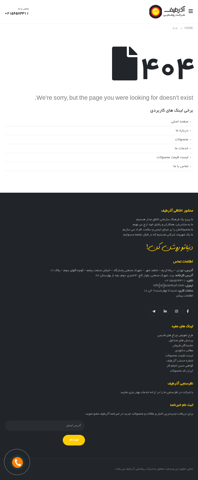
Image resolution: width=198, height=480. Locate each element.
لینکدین (165, 311)
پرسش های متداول (181, 340)
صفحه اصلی (179, 122)
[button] (189, 11)
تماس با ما (180, 166)
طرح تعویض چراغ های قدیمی (175, 335)
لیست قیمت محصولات (172, 157)
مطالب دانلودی (184, 351)
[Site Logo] (167, 12)
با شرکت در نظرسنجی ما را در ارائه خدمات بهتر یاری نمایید (156, 392)
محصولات (181, 139)
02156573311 (175, 280)
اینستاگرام (176, 311)
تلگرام (154, 311)
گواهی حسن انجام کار (180, 366)
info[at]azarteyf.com (168, 286)
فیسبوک (188, 311)
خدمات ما (181, 148)
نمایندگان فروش (183, 345)
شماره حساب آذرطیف (180, 361)
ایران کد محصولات (181, 371)
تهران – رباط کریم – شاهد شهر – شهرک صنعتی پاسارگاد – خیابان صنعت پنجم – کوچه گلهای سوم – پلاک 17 (117, 270)
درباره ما (182, 131)
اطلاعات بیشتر (184, 296)
